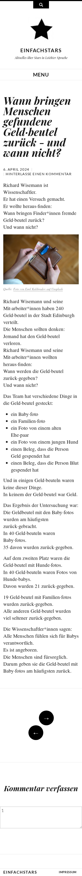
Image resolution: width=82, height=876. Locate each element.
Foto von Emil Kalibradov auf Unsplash (38, 289)
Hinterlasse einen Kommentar (39, 174)
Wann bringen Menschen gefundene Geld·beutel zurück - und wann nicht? (37, 126)
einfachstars (41, 50)
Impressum (68, 872)
